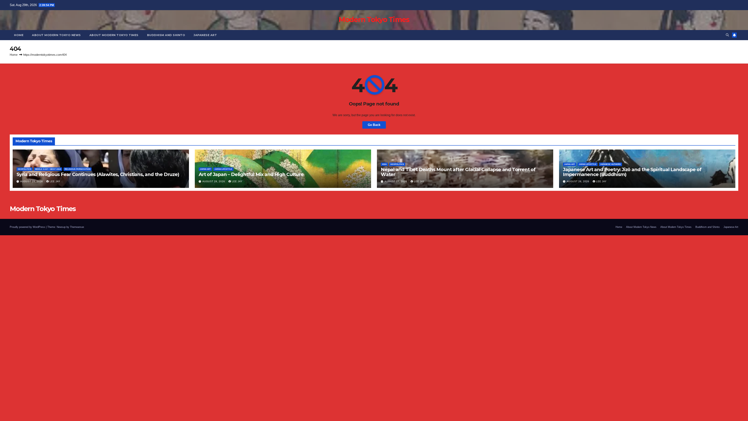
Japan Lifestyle (223, 169)
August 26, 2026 (578, 181)
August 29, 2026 (32, 181)
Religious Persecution (77, 169)
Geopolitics (24, 169)
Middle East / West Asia (48, 169)
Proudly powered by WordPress (28, 227)
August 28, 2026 (214, 181)
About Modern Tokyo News (56, 35)
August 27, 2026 (396, 181)
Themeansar (77, 227)
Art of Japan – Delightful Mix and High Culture (251, 174)
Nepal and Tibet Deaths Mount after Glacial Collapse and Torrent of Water (458, 172)
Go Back (374, 124)
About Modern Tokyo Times (113, 35)
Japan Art (205, 169)
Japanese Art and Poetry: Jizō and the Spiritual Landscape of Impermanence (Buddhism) (632, 172)
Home (18, 35)
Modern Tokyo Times (374, 19)
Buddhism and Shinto (166, 35)
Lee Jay (55, 181)
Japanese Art (205, 35)
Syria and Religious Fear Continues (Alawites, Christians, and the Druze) (98, 174)
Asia (384, 164)
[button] (727, 35)
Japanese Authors (610, 164)
